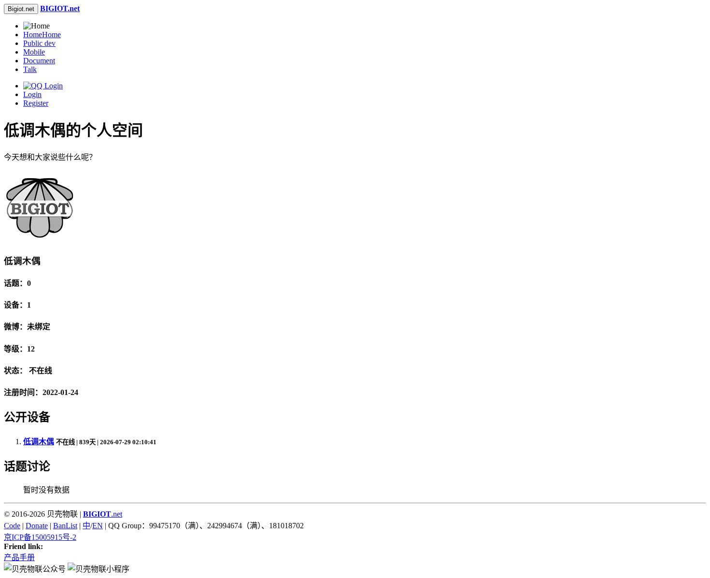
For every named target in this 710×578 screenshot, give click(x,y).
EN (97, 526)
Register (35, 103)
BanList (65, 526)
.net (102, 514)
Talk (30, 69)
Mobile (34, 52)
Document (39, 60)
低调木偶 (38, 441)
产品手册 (19, 557)
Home (42, 34)
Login (32, 94)
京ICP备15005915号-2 (40, 537)
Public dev (39, 43)
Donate (37, 526)
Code (12, 526)
